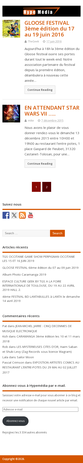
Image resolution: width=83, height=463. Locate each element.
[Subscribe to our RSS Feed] (22, 215)
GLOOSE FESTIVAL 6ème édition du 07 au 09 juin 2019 (40, 268)
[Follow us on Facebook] (6, 215)
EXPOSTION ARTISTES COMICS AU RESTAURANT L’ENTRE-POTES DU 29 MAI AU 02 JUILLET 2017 (40, 367)
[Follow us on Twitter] (14, 215)
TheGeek (33, 41)
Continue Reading (39, 89)
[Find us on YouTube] (30, 215)
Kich (5, 336)
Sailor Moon (25, 357)
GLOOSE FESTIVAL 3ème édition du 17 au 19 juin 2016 (49, 28)
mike (31, 120)
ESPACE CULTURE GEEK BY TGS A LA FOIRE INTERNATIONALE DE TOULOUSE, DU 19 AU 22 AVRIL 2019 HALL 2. (38, 285)
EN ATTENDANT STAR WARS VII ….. (52, 110)
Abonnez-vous (15, 421)
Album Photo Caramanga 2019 (24, 274)
